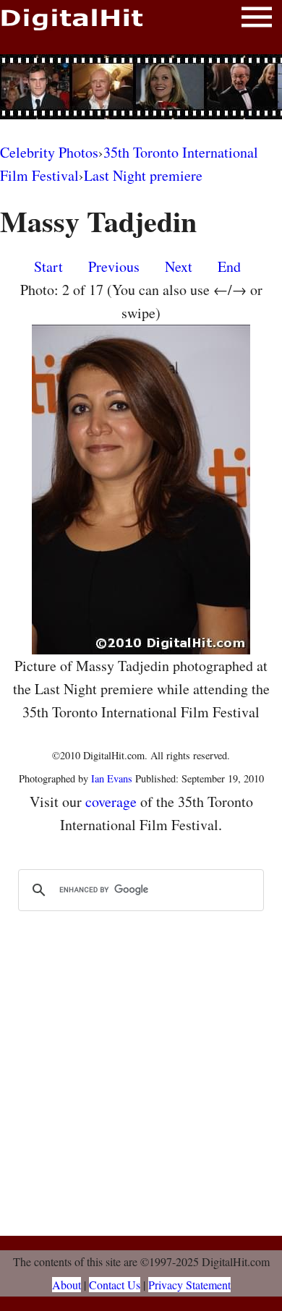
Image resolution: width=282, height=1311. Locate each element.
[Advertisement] (141, 86)
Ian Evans (111, 778)
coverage (111, 801)
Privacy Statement (189, 1284)
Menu (256, 20)
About (66, 1284)
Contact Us (114, 1284)
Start (48, 266)
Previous (114, 266)
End (229, 266)
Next (178, 266)
